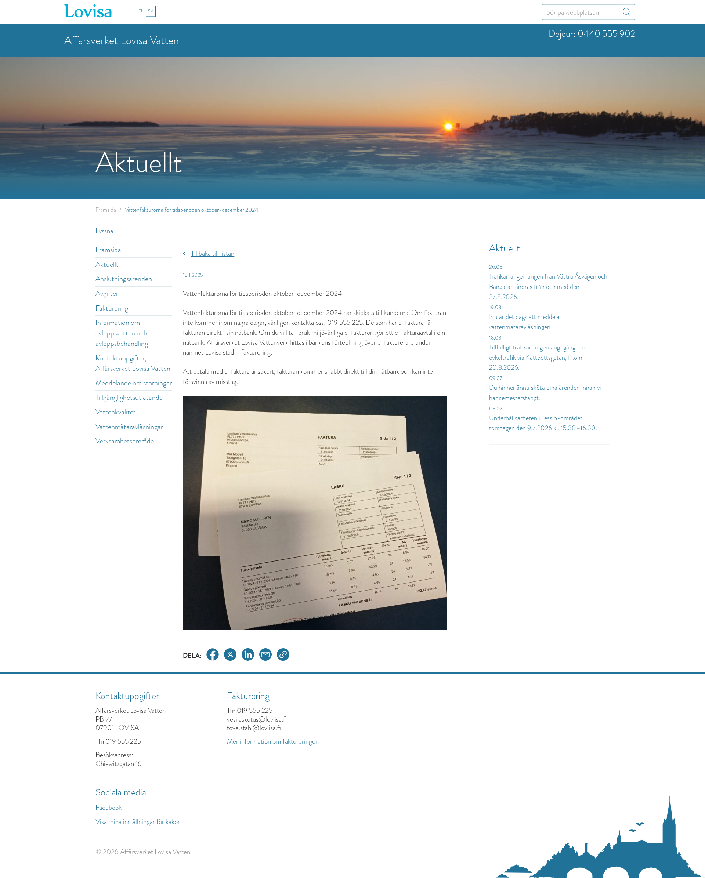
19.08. (495, 307)
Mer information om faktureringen (273, 741)
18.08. (495, 338)
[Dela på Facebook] (212, 655)
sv (150, 11)
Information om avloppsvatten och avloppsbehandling (121, 333)
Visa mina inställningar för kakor (137, 822)
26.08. (496, 267)
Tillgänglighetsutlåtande (129, 397)
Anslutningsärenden (123, 278)
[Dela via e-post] (265, 655)
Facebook (108, 807)
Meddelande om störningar (133, 383)
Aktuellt (107, 264)
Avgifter (106, 293)
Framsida (105, 210)
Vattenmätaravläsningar (129, 426)
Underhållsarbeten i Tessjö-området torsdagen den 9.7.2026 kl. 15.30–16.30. (543, 423)
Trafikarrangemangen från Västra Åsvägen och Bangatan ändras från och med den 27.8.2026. (548, 286)
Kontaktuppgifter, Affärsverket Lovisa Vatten (132, 363)
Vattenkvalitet (115, 412)
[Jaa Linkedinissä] (248, 655)
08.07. (496, 408)
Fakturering (111, 308)
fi (140, 11)
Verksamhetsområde (124, 441)
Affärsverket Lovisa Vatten (121, 40)
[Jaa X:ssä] (230, 655)
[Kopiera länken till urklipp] (283, 655)
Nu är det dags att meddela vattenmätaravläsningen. (524, 322)
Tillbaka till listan (212, 253)
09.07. (496, 378)
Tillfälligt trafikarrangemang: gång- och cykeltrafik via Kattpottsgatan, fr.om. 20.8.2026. (539, 357)
